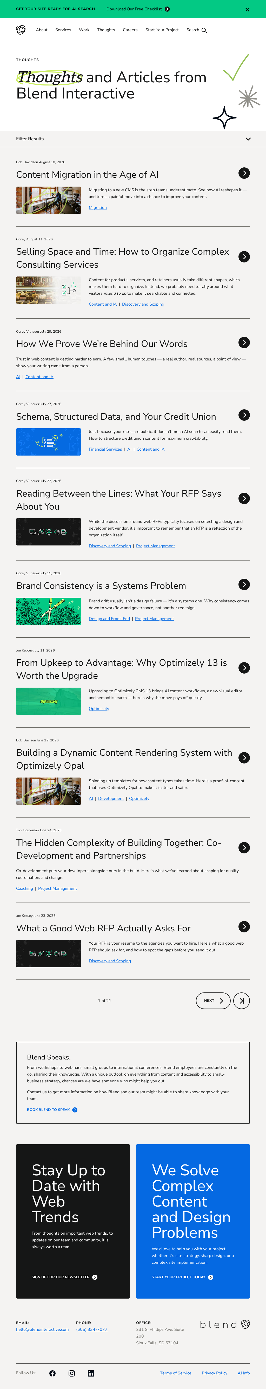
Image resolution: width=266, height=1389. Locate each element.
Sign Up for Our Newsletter (61, 1277)
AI (18, 377)
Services (63, 30)
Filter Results (30, 139)
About (42, 30)
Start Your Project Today (178, 1277)
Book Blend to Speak (48, 1109)
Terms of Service (175, 1373)
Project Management (155, 546)
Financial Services (105, 449)
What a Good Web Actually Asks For (103, 928)
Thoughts (106, 30)
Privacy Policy (214, 1373)
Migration (98, 207)
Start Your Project (162, 30)
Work (84, 30)
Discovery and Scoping (143, 304)
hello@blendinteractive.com (42, 1329)
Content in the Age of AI (87, 174)
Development (111, 798)
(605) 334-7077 (92, 1329)
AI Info (244, 1373)
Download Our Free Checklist (134, 9)
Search (193, 30)
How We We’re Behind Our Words (102, 344)
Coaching (24, 888)
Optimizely (99, 709)
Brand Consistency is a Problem (101, 586)
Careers (130, 30)
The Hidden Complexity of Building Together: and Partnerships (119, 849)
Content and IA (103, 304)
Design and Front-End (109, 619)
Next (209, 1000)
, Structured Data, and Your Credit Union (116, 416)
